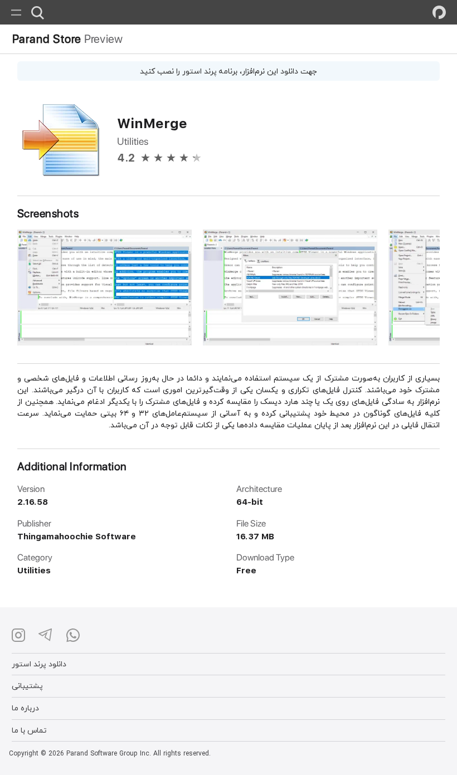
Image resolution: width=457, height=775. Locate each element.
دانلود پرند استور (39, 664)
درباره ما (25, 708)
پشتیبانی (27, 686)
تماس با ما (29, 730)
